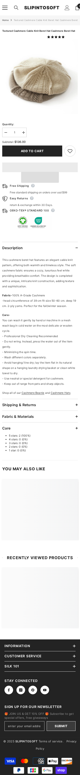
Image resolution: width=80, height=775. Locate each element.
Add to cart (32, 151)
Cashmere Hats (60, 392)
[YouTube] (44, 690)
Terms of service (51, 741)
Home (5, 20)
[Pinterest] (32, 690)
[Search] (16, 7)
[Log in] (67, 7)
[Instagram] (20, 690)
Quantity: (8, 124)
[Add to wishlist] (70, 151)
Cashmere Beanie (33, 392)
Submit (61, 726)
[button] (56, 37)
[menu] (5, 7)
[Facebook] (8, 690)
